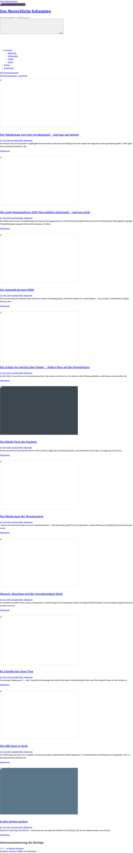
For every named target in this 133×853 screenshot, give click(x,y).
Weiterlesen (5, 151)
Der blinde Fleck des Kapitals (18, 441)
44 (7, 848)
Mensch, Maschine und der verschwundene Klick (31, 594)
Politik (11, 59)
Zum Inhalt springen (9, 1)
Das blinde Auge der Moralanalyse (21, 516)
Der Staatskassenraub (9, 73)
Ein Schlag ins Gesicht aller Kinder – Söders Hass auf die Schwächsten (45, 367)
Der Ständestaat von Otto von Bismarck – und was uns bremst (39, 134)
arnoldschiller (17, 140)
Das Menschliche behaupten (25, 11)
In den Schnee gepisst (14, 821)
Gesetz (10, 62)
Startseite (8, 50)
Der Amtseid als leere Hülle (17, 289)
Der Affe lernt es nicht (14, 746)
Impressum (9, 68)
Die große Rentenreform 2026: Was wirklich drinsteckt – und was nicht (45, 212)
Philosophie (13, 56)
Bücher (7, 65)
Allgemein (12, 53)
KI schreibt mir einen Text (16, 671)
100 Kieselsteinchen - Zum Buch (13, 76)
